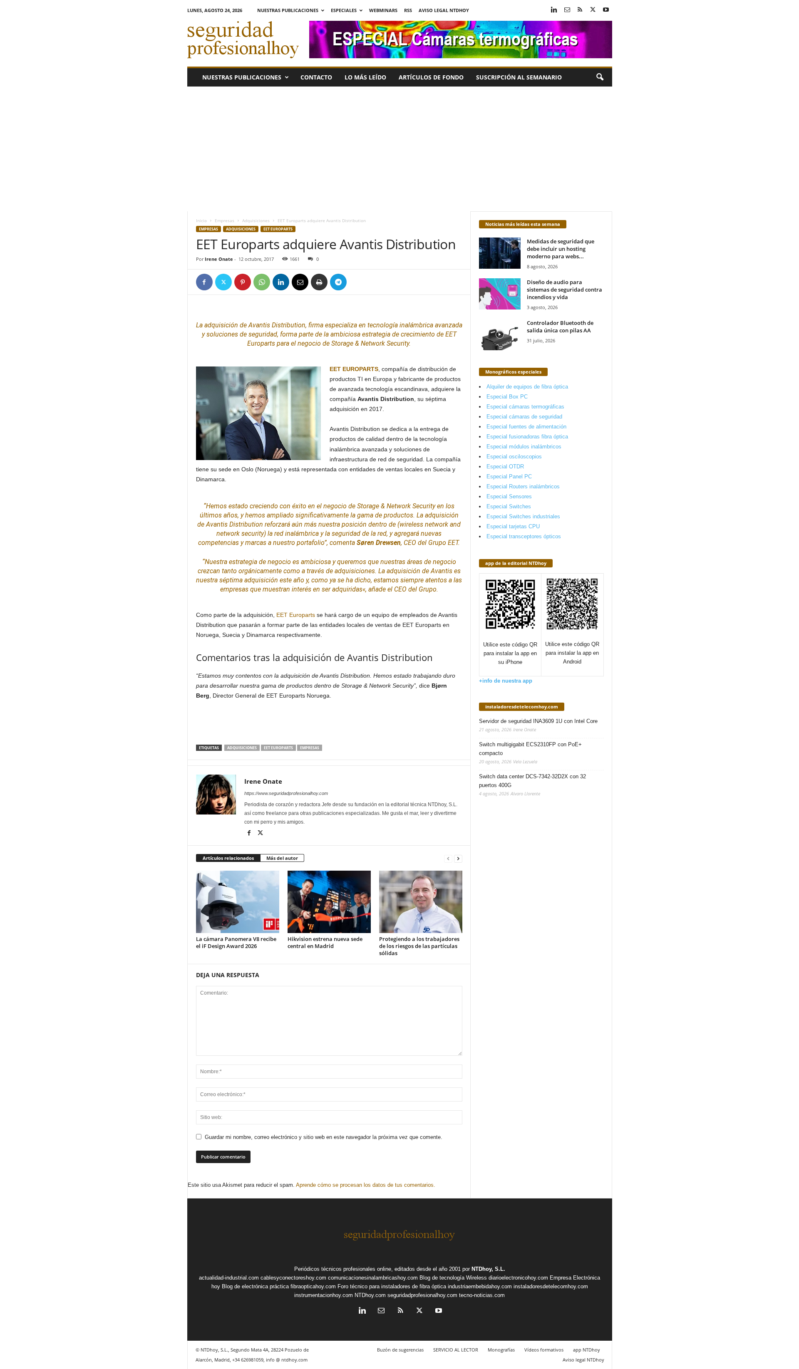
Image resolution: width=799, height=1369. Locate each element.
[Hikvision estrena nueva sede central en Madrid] (329, 902)
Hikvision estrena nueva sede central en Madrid (325, 942)
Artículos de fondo (431, 77)
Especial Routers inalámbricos (523, 486)
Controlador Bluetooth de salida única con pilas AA (560, 326)
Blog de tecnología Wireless (453, 1278)
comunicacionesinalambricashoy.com (373, 1278)
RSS (408, 10)
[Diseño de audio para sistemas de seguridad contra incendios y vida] (500, 293)
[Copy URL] (357, 282)
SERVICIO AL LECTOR (455, 1350)
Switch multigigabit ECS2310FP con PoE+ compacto (530, 748)
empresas (234, 589)
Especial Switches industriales (523, 516)
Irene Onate (219, 259)
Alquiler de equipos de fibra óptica (527, 387)
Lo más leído (365, 77)
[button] (600, 77)
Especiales (344, 10)
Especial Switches (508, 506)
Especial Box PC (507, 397)
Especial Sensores (509, 496)
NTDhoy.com (370, 1295)
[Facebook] (204, 282)
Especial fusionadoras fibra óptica (527, 436)
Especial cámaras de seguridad (524, 416)
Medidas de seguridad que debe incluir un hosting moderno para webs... (560, 249)
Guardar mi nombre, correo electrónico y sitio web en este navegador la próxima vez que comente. (323, 1137)
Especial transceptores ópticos (523, 536)
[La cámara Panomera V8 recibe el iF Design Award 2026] (237, 902)
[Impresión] (319, 282)
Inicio (201, 220)
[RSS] (580, 10)
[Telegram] (338, 282)
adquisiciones (355, 571)
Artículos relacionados (228, 858)
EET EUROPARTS (354, 369)
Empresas (224, 220)
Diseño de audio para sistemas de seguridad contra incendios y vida (564, 289)
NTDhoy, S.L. (488, 1269)
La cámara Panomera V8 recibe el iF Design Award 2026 (236, 942)
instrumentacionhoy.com (323, 1295)
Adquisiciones (256, 220)
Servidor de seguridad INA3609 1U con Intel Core (538, 721)
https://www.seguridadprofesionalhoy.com (286, 793)
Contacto (316, 77)
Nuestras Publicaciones (287, 10)
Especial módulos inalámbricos (523, 446)
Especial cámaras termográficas (525, 407)
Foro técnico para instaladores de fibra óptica (391, 1286)
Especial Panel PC (509, 476)
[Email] (300, 282)
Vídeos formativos (543, 1350)
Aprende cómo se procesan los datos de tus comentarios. (365, 1185)
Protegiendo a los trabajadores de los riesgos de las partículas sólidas (419, 946)
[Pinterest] (242, 282)
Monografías (501, 1350)
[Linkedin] (554, 10)
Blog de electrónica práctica (255, 1286)
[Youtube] (606, 10)
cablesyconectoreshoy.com (293, 1278)
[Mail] (567, 10)
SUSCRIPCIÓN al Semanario (519, 77)
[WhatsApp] (261, 282)
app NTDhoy (586, 1350)
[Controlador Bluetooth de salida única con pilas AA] (500, 334)
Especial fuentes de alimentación (526, 426)
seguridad (262, 334)
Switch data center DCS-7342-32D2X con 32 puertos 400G (532, 780)
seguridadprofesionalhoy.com (422, 1295)
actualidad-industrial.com (229, 1278)
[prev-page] (448, 858)
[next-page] (458, 858)
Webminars (383, 10)
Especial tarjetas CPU (513, 526)
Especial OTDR (505, 466)
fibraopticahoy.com (313, 1286)
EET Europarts (278, 229)
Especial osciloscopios (514, 456)
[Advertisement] (399, 149)
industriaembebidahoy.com (480, 1286)
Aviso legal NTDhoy (444, 10)
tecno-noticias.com (482, 1295)
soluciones (222, 334)
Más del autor (282, 858)
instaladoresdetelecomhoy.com (521, 706)
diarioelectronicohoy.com (518, 1278)
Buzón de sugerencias (400, 1350)
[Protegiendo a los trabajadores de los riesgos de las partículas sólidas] (420, 902)
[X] (593, 10)
